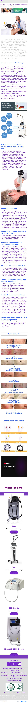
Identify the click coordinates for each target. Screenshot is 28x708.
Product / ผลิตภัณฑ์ (13, 4)
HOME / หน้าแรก (3, 4)
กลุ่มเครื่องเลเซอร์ (8, 5)
